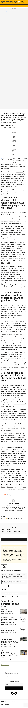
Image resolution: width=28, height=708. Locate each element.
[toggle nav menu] (26, 2)
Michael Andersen (8, 125)
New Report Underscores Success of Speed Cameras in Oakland (9, 621)
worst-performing (18, 276)
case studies (19, 172)
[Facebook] (12, 693)
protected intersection (12, 213)
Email (3, 536)
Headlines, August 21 (7, 611)
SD (18, 6)
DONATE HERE (4, 6)
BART (2, 650)
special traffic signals (19, 235)
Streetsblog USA (18, 518)
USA (13, 6)
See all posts (5, 665)
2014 (8, 263)
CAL (9, 6)
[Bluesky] (15, 693)
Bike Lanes (9, 518)
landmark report (21, 327)
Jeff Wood (4, 646)
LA (16, 6)
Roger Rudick (4, 613)
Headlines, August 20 (7, 630)
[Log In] (22, 2)
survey (17, 321)
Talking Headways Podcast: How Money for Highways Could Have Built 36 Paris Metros (9, 642)
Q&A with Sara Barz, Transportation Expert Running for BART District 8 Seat (9, 655)
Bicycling (3, 111)
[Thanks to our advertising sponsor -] (14, 59)
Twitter (3, 487)
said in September (6, 451)
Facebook (10, 487)
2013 (2, 263)
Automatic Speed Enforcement (8, 617)
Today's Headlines (5, 609)
